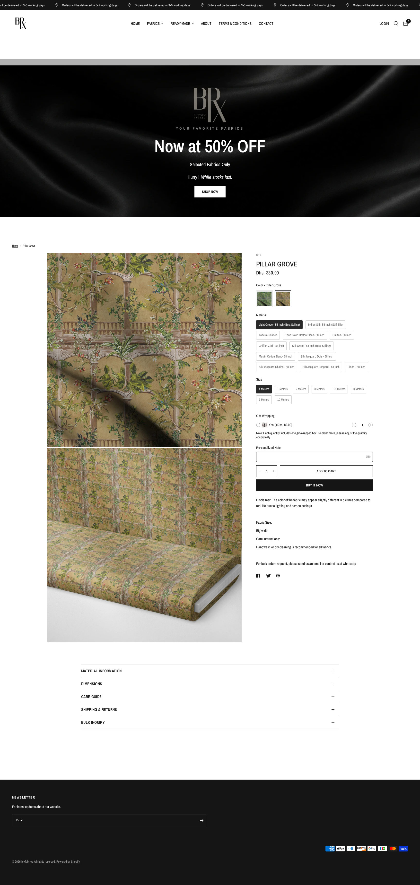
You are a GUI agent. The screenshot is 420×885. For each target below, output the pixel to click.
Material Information (101, 670)
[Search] (396, 23)
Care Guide (91, 696)
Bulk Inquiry (93, 722)
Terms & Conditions (235, 23)
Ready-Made (180, 23)
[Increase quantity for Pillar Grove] (273, 471)
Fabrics (153, 23)
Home (135, 23)
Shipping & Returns (99, 709)
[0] (404, 23)
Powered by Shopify (68, 861)
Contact (266, 23)
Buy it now (314, 485)
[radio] (264, 298)
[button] (210, 191)
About (206, 23)
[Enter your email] (201, 820)
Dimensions (91, 683)
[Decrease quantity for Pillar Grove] (260, 471)
